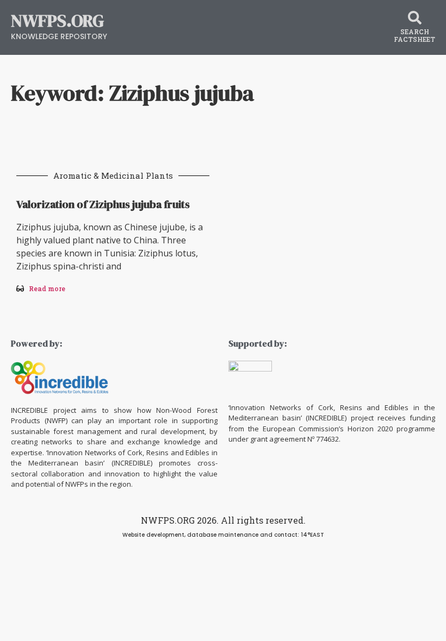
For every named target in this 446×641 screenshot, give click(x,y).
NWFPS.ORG (57, 21)
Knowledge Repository (59, 36)
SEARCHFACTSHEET (414, 35)
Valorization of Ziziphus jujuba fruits (103, 204)
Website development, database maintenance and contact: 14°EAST (223, 535)
